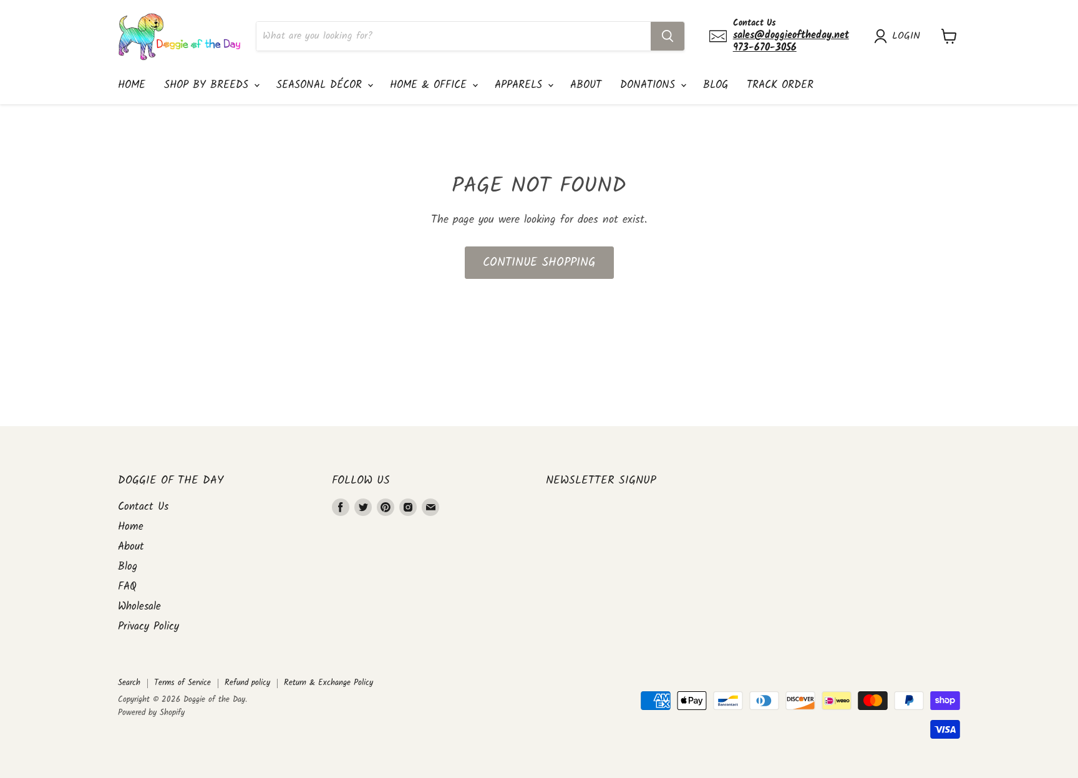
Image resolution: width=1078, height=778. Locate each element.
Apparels (520, 85)
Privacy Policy (148, 626)
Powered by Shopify (151, 712)
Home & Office (430, 85)
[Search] (667, 36)
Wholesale (139, 606)
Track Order (780, 85)
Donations (649, 85)
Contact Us (143, 506)
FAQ (127, 586)
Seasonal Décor (321, 85)
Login (906, 36)
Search (129, 682)
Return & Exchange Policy (328, 682)
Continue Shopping (539, 262)
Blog (715, 85)
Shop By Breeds (208, 85)
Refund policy (247, 682)
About (585, 85)
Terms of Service (182, 682)
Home (131, 85)
